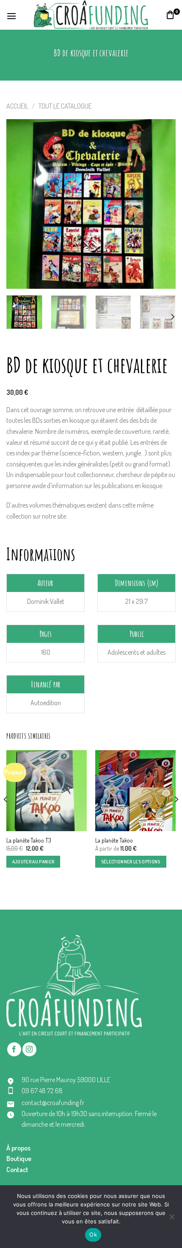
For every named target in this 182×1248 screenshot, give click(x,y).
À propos (18, 1148)
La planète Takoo (114, 840)
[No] (171, 1219)
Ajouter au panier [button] (33, 862)
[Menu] (11, 15)
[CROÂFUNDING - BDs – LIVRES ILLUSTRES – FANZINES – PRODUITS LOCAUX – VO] (91, 14)
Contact (17, 1169)
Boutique (18, 1158)
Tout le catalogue (65, 106)
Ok (93, 1234)
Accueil (17, 106)
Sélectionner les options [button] (130, 862)
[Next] (161, 204)
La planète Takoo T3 (28, 840)
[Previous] (20, 204)
